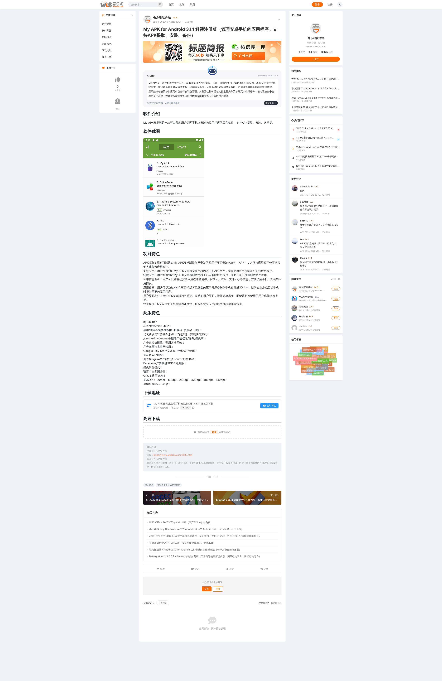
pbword (304, 201)
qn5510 (304, 220)
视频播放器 (307, 370)
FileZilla (325, 359)
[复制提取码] (193, 407)
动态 (327, 52)
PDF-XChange (316, 374)
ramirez (303, 326)
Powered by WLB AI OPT (268, 76)
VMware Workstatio (315, 356)
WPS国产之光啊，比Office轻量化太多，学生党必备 (318, 245)
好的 (302, 190)
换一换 (336, 279)
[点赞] (117, 79)
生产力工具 (304, 360)
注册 (330, 4)
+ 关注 (316, 58)
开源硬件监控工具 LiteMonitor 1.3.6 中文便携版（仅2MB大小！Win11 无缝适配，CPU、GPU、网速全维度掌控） (310, 213)
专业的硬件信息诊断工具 (318, 365)
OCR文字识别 (304, 355)
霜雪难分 (303, 306)
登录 (317, 4)
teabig (303, 258)
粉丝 (313, 52)
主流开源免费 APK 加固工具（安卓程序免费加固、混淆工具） (182, 542)
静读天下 (308, 367)
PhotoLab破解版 (321, 351)
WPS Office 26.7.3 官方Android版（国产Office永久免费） (181, 522)
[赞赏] (117, 101)
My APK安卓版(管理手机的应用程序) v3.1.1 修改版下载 (183, 403)
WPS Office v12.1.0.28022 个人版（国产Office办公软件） (310, 269)
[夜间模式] (340, 4)
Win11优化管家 (313, 348)
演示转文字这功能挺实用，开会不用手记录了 (319, 264)
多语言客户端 (323, 370)
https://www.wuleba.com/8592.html (173, 454)
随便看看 (270, 103)
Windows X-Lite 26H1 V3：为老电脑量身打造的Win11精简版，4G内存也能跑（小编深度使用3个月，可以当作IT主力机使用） (310, 195)
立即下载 (271, 405)
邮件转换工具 (311, 351)
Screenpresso (303, 363)
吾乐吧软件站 (162, 17)
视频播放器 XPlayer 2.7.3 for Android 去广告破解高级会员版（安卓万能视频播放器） (195, 549)
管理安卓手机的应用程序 (168, 485)
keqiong (303, 316)
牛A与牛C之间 (306, 296)
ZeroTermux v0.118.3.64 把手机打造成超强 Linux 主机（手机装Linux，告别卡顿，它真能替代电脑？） (205, 535)
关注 (302, 52)
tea (302, 239)
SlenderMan (306, 186)
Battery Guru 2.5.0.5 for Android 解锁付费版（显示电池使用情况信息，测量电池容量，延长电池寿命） (205, 556)
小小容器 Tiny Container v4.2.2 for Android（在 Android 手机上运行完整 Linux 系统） (196, 529)
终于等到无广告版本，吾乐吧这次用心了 (319, 226)
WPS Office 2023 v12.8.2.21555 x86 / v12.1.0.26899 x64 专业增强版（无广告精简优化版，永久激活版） (310, 232)
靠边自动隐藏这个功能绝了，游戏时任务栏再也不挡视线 (319, 208)
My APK (149, 485)
